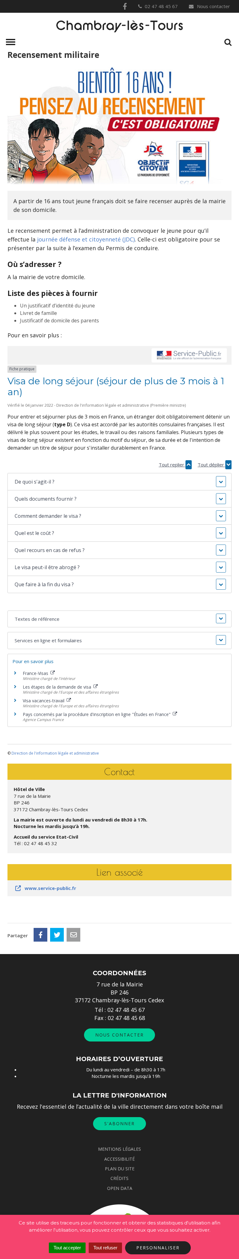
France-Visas (36, 673)
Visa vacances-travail (44, 701)
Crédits (119, 1178)
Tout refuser (105, 1247)
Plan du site (119, 1169)
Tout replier (172, 464)
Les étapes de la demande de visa (57, 687)
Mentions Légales (119, 1149)
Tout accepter (67, 1247)
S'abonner (119, 1123)
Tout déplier (211, 464)
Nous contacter (213, 6)
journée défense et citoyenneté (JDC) (86, 239)
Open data (119, 1188)
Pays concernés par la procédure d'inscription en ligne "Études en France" (97, 714)
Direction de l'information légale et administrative (55, 753)
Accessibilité (119, 1159)
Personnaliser (158, 1248)
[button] (119, 481)
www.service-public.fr (50, 888)
